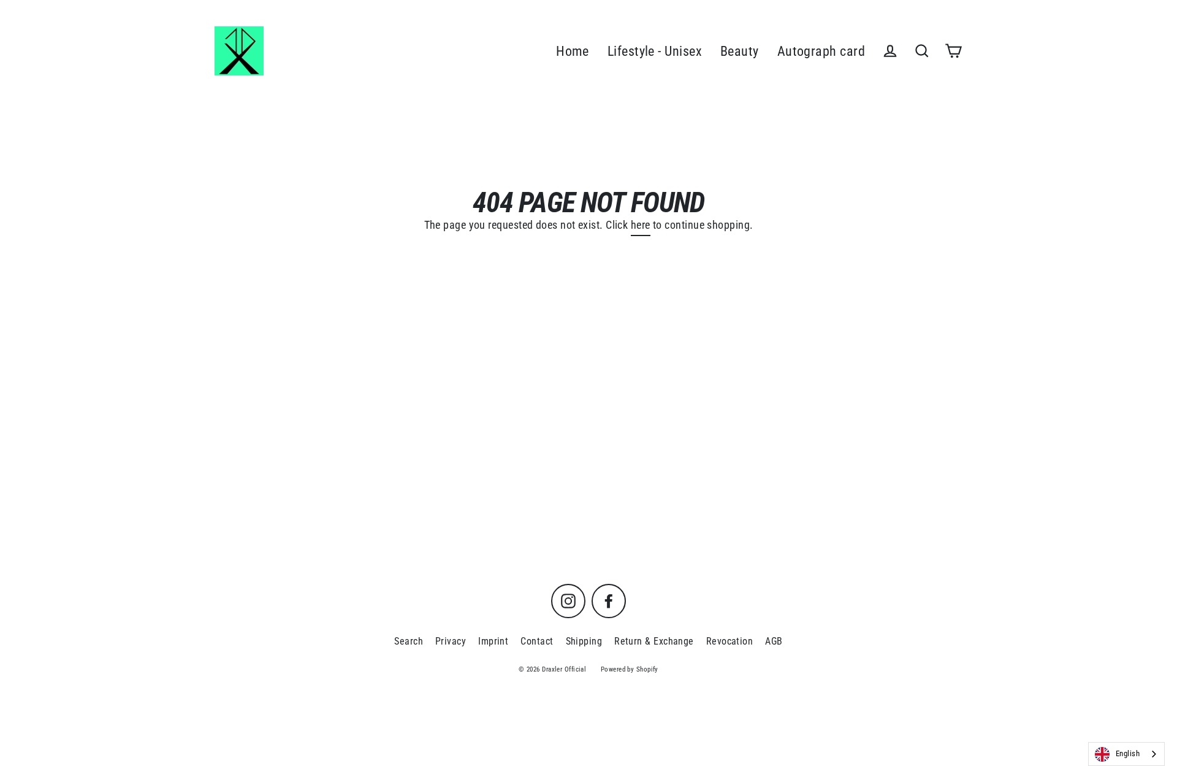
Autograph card (821, 51)
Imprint (493, 641)
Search (408, 641)
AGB (773, 641)
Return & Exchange (654, 641)
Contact (536, 641)
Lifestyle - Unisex (655, 51)
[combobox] (1126, 754)
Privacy (450, 641)
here (640, 224)
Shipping (584, 641)
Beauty (739, 51)
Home (572, 51)
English (1128, 753)
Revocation (729, 641)
